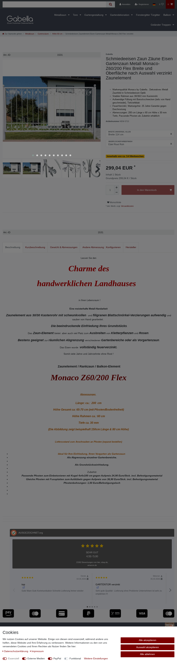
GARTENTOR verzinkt (108, 584)
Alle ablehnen (147, 654)
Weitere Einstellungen (96, 658)
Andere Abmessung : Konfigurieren (101, 247)
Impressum (37, 651)
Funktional (75, 658)
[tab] (13, 247)
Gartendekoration (120, 14)
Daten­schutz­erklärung (16, 651)
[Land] (154, 4)
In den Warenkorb (147, 190)
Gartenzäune (43, 34)
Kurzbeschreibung (35, 247)
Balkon (167, 14)
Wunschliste (115, 202)
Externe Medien (36, 658)
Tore (75, 14)
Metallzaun (60, 14)
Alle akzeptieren (147, 640)
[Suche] (110, 4)
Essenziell (13, 658)
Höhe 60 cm (57, 34)
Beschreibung (12, 247)
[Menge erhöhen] (116, 187)
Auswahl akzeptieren (147, 647)
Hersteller (131, 247)
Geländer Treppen (161, 24)
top (23, 584)
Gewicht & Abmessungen (63, 247)
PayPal (57, 658)
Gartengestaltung (94, 14)
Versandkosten (127, 206)
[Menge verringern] (116, 192)
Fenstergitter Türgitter (148, 14)
